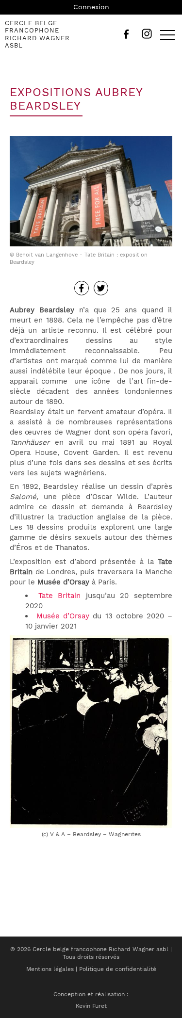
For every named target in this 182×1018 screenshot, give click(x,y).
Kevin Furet (91, 1005)
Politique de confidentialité (117, 969)
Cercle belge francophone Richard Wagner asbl (37, 34)
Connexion (91, 7)
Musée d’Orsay (62, 616)
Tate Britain (59, 595)
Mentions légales (50, 969)
